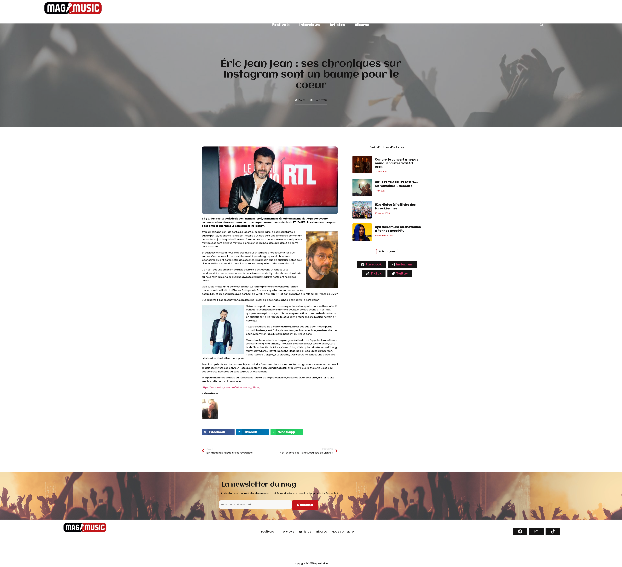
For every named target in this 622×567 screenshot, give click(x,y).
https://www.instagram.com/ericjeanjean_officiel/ (231, 387)
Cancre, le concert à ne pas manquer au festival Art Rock (396, 163)
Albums (362, 24)
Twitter (402, 273)
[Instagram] (536, 531)
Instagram (404, 264)
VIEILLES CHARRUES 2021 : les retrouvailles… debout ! (396, 184)
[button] (218, 432)
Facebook (373, 264)
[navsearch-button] (542, 25)
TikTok (375, 273)
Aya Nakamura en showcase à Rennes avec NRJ (398, 229)
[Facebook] (520, 531)
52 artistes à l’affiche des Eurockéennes (395, 206)
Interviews (309, 24)
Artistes (337, 24)
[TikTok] (553, 531)
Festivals (281, 24)
